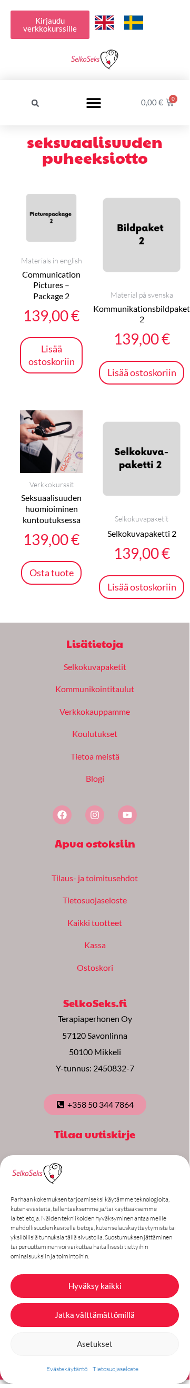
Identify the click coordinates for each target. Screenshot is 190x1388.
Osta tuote (51, 572)
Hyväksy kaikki (95, 1286)
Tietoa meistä (95, 756)
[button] (35, 103)
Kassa (95, 945)
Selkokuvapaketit (95, 667)
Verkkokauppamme (94, 711)
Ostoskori (95, 967)
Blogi (95, 778)
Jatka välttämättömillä (95, 1315)
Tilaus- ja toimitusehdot (95, 878)
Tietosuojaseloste (115, 1369)
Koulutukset (94, 734)
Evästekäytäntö (66, 1369)
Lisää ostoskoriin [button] (51, 355)
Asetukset (95, 1343)
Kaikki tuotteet (94, 923)
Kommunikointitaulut (94, 689)
